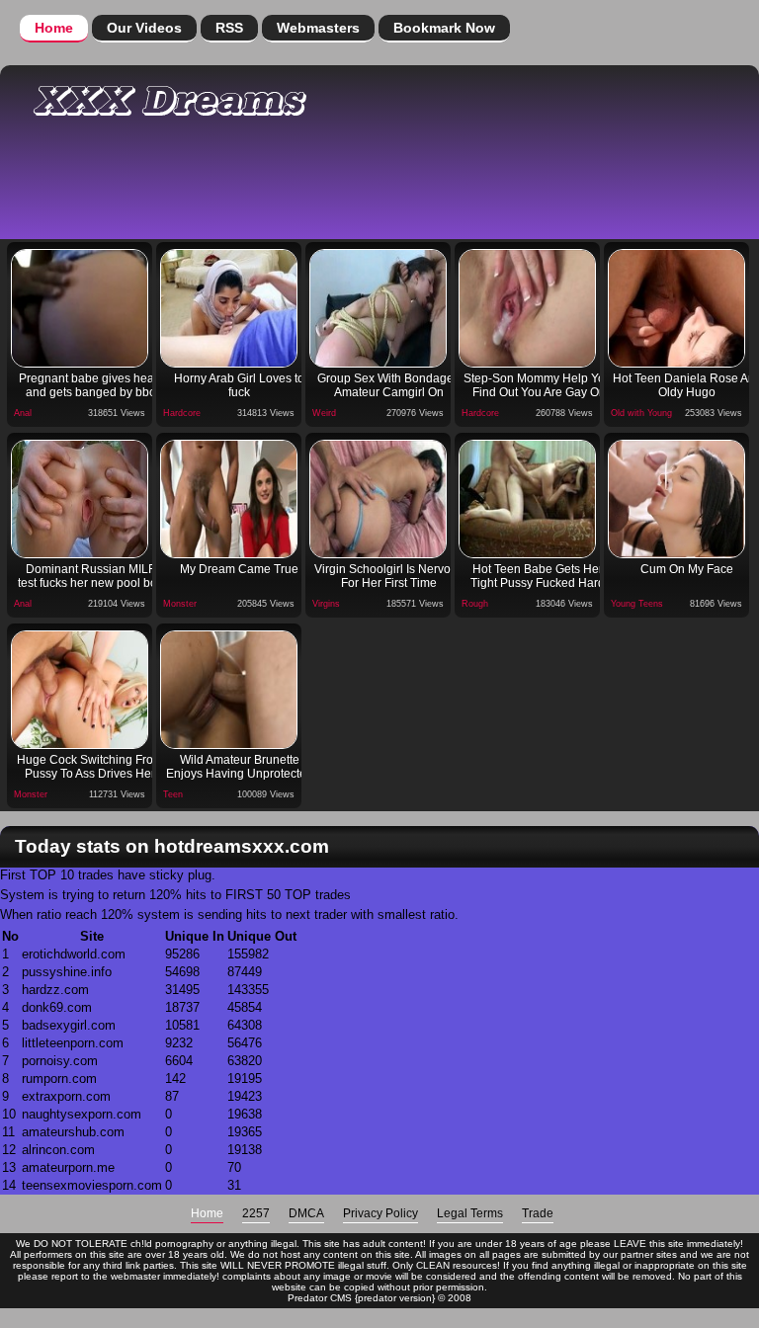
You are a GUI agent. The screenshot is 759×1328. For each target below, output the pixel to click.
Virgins (326, 604)
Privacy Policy (380, 1213)
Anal (23, 413)
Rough (475, 604)
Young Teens (637, 604)
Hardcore (182, 413)
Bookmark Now (444, 28)
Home (54, 28)
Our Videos (144, 28)
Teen (173, 794)
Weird (324, 413)
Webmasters (318, 28)
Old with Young (641, 413)
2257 (256, 1213)
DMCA (306, 1213)
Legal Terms (470, 1213)
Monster (180, 604)
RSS (229, 28)
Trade (537, 1213)
